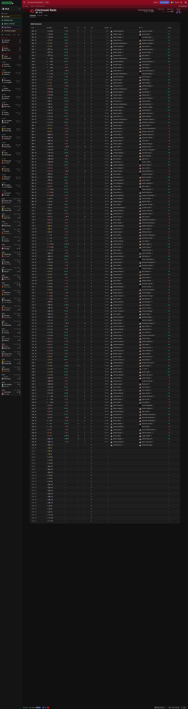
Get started (164, 2)
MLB (32, 6)
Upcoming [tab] (7, 35)
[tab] (182, 708)
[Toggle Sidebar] (22, 354)
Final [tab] (18, 35)
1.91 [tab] (173, 707)
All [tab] (2, 35)
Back (26, 6)
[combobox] (159, 707)
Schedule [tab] (33, 15)
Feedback (184, 6)
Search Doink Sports (39, 2)
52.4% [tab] (177, 707)
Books (178, 2)
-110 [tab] (169, 707)
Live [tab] (14, 35)
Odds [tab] (46, 15)
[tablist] (11, 35)
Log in (156, 2)
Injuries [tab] (39, 15)
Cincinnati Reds (40, 6)
